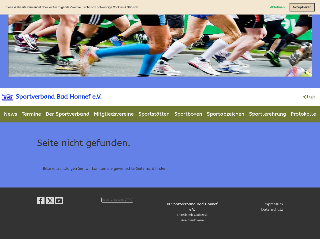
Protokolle (303, 114)
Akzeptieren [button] (302, 7)
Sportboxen (188, 114)
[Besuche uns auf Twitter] (50, 202)
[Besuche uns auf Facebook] (41, 202)
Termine (31, 114)
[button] (140, 7)
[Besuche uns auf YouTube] (59, 202)
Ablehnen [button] (277, 7)
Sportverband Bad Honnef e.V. (59, 96)
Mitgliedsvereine (114, 114)
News (10, 114)
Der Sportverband (67, 114)
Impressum (273, 204)
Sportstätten (154, 114)
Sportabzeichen (225, 114)
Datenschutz (272, 209)
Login (311, 96)
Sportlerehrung (267, 114)
